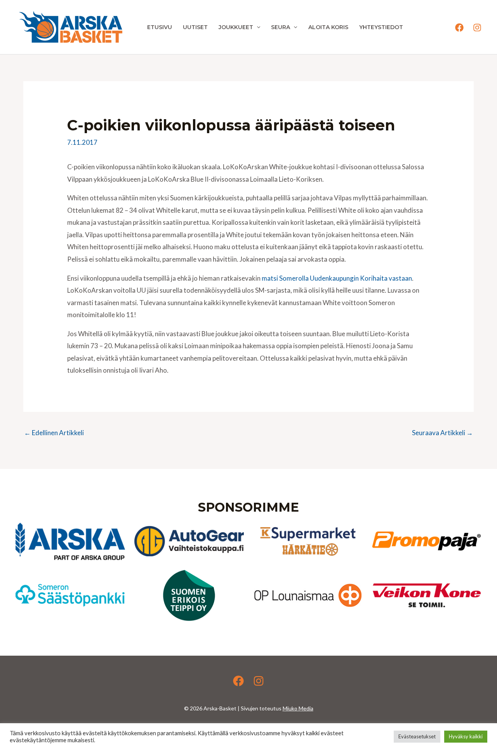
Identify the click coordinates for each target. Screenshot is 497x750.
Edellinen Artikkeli (54, 433)
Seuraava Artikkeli (442, 433)
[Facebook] (459, 27)
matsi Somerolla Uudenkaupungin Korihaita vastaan (337, 278)
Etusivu (159, 27)
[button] (256, 27)
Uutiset (195, 27)
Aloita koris (328, 27)
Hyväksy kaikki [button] (466, 736)
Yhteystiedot (381, 27)
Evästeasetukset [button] (417, 736)
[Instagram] (477, 27)
